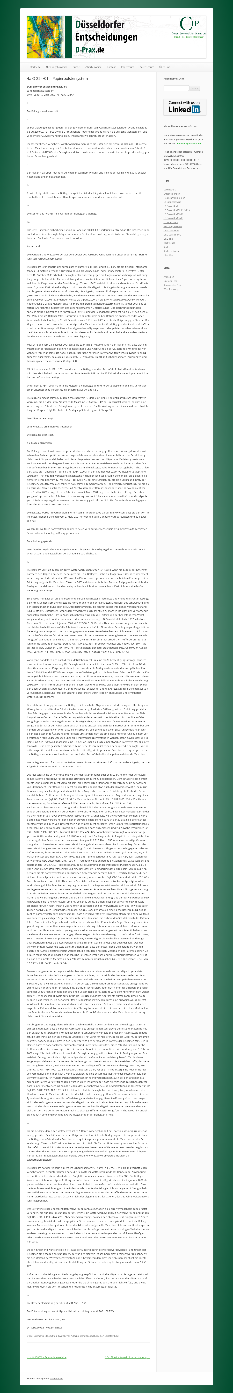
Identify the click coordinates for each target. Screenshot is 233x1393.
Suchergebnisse (171, 251)
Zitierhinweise (93, 67)
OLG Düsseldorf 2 (172, 234)
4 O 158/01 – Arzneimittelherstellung (127, 1357)
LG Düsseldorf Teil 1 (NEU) (177, 210)
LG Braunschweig (172, 201)
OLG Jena (168, 238)
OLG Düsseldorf (171, 230)
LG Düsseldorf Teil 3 (173, 218)
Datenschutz (147, 67)
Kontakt (111, 67)
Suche (76, 67)
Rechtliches (169, 242)
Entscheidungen (172, 193)
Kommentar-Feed (172, 285)
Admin (74, 1335)
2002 (86, 1335)
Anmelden (169, 276)
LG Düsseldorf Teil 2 (173, 214)
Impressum (127, 67)
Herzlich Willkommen (174, 197)
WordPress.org (171, 289)
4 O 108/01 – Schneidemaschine (47, 1357)
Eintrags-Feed (170, 280)
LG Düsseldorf (97, 1335)
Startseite (35, 67)
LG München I (171, 222)
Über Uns (164, 67)
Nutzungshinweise (56, 67)
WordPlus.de (56, 1378)
